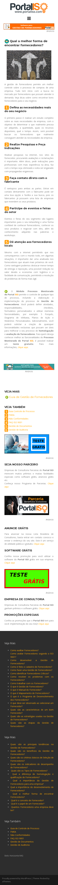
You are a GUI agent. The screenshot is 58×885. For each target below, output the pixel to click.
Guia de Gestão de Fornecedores (31, 397)
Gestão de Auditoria (18, 429)
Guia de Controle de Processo (24, 828)
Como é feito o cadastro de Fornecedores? (31, 666)
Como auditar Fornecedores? (24, 650)
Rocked (43, 878)
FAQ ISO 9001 (15, 422)
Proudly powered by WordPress (16, 878)
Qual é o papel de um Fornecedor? (27, 803)
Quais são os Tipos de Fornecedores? (29, 770)
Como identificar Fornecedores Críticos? (29, 673)
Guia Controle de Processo (22, 411)
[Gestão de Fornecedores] (29, 7)
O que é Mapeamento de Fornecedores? (30, 693)
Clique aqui (39, 543)
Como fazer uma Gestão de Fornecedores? (31, 670)
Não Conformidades (18, 418)
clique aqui (23, 347)
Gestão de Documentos (20, 426)
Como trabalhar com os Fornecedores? (29, 683)
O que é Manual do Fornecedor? (25, 689)
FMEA (11, 415)
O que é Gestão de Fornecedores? (26, 686)
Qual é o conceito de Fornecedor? (27, 800)
